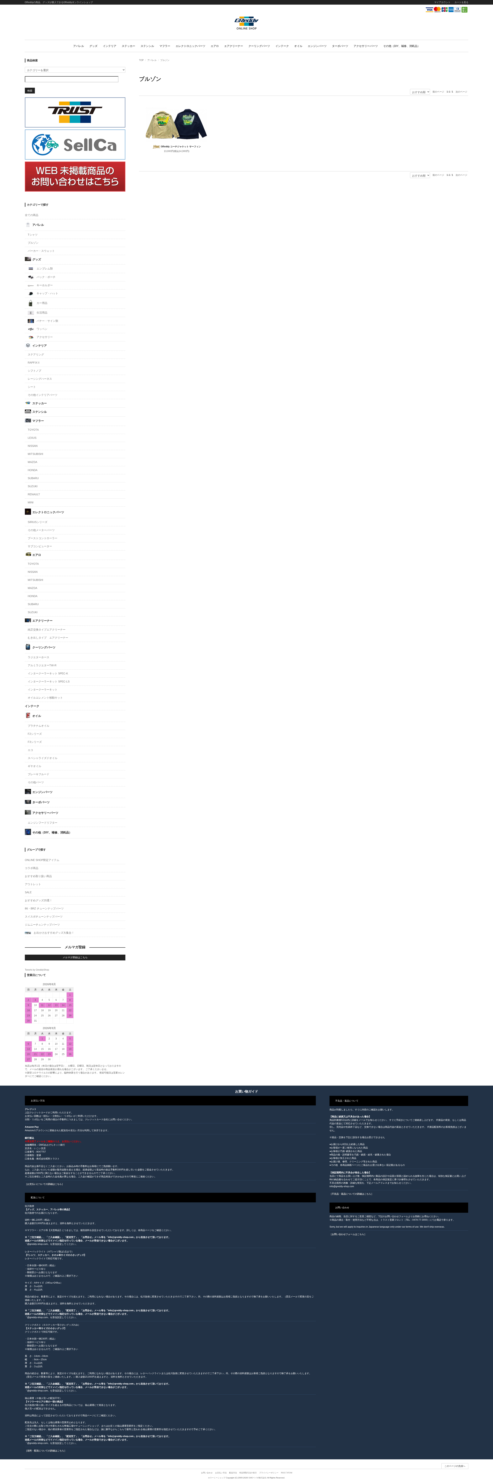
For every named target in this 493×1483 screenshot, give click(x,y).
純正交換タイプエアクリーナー (46, 629)
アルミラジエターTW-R (42, 665)
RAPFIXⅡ (34, 362)
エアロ (215, 46)
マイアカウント (442, 2)
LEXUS (32, 437)
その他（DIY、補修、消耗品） (401, 46)
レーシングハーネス (40, 378)
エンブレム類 (44, 268)
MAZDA (32, 462)
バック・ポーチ (45, 277)
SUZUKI (33, 486)
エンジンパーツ (317, 46)
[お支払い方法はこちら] (446, 9)
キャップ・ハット (47, 293)
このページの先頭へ (454, 1466)
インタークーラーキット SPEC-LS (49, 681)
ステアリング (36, 354)
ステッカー (128, 46)
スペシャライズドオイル (42, 758)
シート (32, 386)
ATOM (289, 1473)
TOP (141, 60)
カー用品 (41, 302)
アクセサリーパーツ (366, 46)
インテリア (109, 46)
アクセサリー (44, 337)
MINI (31, 502)
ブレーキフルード (38, 774)
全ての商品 (31, 215)
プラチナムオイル (38, 725)
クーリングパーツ (259, 46)
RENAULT (34, 494)
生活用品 (41, 312)
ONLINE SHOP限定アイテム (42, 860)
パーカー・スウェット (41, 250)
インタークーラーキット (42, 689)
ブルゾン (164, 60)
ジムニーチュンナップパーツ (42, 924)
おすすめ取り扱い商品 (38, 876)
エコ (30, 750)
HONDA (32, 470)
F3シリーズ (35, 741)
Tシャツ (33, 234)
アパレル (78, 46)
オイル (298, 46)
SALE (28, 892)
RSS (283, 1473)
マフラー (164, 46)
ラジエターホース (38, 657)
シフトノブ (34, 370)
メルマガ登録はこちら (75, 957)
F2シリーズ (35, 733)
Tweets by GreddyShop (37, 969)
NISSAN (33, 445)
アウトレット (33, 884)
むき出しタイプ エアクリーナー (48, 637)
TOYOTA (33, 429)
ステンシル (147, 46)
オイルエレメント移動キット (45, 697)
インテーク (282, 46)
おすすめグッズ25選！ (38, 900)
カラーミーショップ (216, 1478)
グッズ (93, 46)
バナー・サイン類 (47, 320)
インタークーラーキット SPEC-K (48, 673)
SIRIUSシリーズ (37, 522)
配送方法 (233, 1473)
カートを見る (461, 2)
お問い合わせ (207, 1473)
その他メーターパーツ (41, 530)
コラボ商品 (31, 868)
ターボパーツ (340, 46)
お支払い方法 (221, 1473)
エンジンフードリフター (42, 822)
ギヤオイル (34, 766)
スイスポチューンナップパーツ (44, 916)
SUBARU (33, 478)
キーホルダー (44, 285)
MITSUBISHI (35, 453)
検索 (29, 90)
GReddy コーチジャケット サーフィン (181, 146)
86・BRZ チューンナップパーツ (44, 908)
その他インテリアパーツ (42, 394)
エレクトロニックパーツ (190, 46)
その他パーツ (36, 782)
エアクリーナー (233, 46)
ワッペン (41, 328)
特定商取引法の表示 (248, 1473)
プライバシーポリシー (268, 1473)
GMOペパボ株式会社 (257, 1478)
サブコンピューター (40, 546)
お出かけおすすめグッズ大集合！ (53, 932)
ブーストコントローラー (42, 538)
